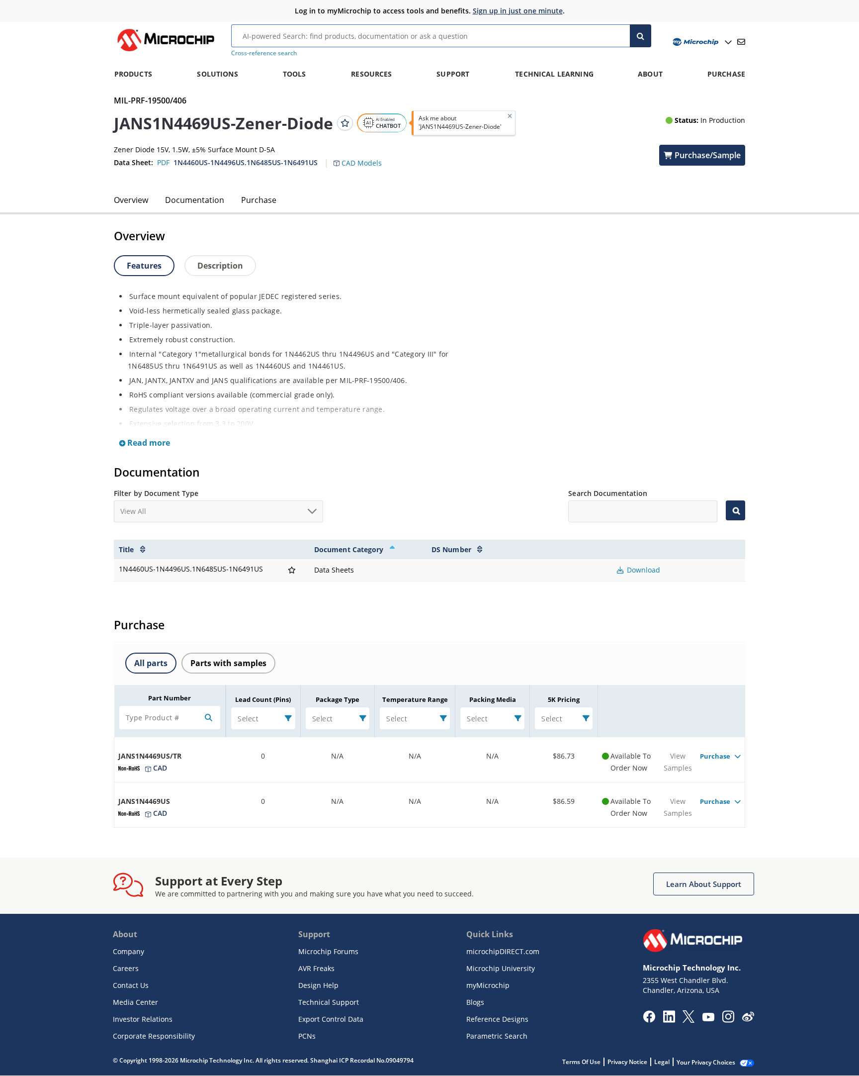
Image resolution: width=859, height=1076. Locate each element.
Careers (126, 968)
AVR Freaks (316, 968)
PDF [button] (163, 162)
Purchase (258, 200)
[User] (701, 42)
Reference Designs (497, 1019)
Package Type (337, 699)
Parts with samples (228, 663)
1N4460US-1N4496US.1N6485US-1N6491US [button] (245, 162)
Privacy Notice (627, 1062)
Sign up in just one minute (518, 10)
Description (220, 265)
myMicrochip (488, 985)
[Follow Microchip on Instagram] (728, 1020)
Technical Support (328, 1002)
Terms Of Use (581, 1062)
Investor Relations (142, 1019)
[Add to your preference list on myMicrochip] (345, 122)
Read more (147, 442)
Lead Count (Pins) (263, 699)
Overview (131, 200)
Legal (662, 1062)
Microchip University (500, 968)
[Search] (640, 35)
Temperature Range (415, 699)
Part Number (169, 697)
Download (642, 570)
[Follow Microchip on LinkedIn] (669, 1020)
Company (128, 951)
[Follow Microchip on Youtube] (708, 1018)
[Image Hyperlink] (165, 51)
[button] (363, 157)
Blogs (475, 1002)
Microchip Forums (328, 951)
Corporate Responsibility (154, 1036)
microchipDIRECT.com (502, 951)
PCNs (307, 1036)
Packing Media (492, 699)
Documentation (194, 200)
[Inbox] (741, 41)
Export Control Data (330, 1019)
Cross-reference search (264, 53)
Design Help (318, 985)
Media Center (135, 1002)
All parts (151, 663)
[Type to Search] (735, 510)
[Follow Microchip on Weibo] (748, 1019)
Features (144, 265)
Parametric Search (496, 1036)
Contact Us (131, 985)
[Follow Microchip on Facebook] (649, 1020)
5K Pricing (564, 699)
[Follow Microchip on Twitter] (688, 1020)
